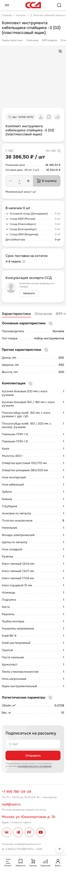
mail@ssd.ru (11, 804)
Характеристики (12, 40)
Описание (32, 40)
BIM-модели (49, 40)
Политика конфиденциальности (21, 844)
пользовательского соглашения (34, 766)
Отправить (33, 756)
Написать (29, 293)
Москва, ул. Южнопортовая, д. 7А (28, 817)
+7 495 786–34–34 (16, 792)
